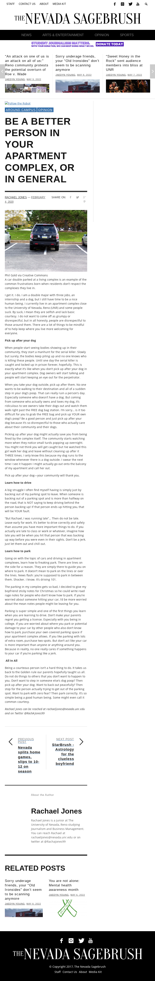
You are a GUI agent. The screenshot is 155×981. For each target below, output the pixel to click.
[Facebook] (114, 4)
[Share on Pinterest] (84, 202)
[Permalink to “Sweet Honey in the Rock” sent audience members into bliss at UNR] (84, 86)
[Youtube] (138, 4)
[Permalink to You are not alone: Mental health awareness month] (68, 908)
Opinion (45, 110)
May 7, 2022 (91, 75)
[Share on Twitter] (77, 197)
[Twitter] (130, 4)
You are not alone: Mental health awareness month (64, 885)
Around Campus (21, 110)
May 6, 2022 (141, 66)
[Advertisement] (124, 161)
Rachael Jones (16, 197)
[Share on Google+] (84, 197)
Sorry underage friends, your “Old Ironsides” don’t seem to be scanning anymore (23, 890)
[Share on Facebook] (70, 197)
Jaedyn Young (22, 75)
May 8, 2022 (40, 75)
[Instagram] (122, 4)
